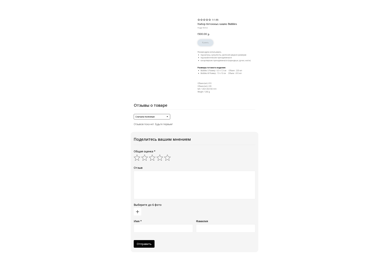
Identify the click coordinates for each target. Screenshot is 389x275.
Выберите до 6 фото (148, 205)
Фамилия (202, 221)
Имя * (138, 221)
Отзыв (138, 168)
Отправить (144, 244)
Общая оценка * (144, 151)
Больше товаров (12, 4)
